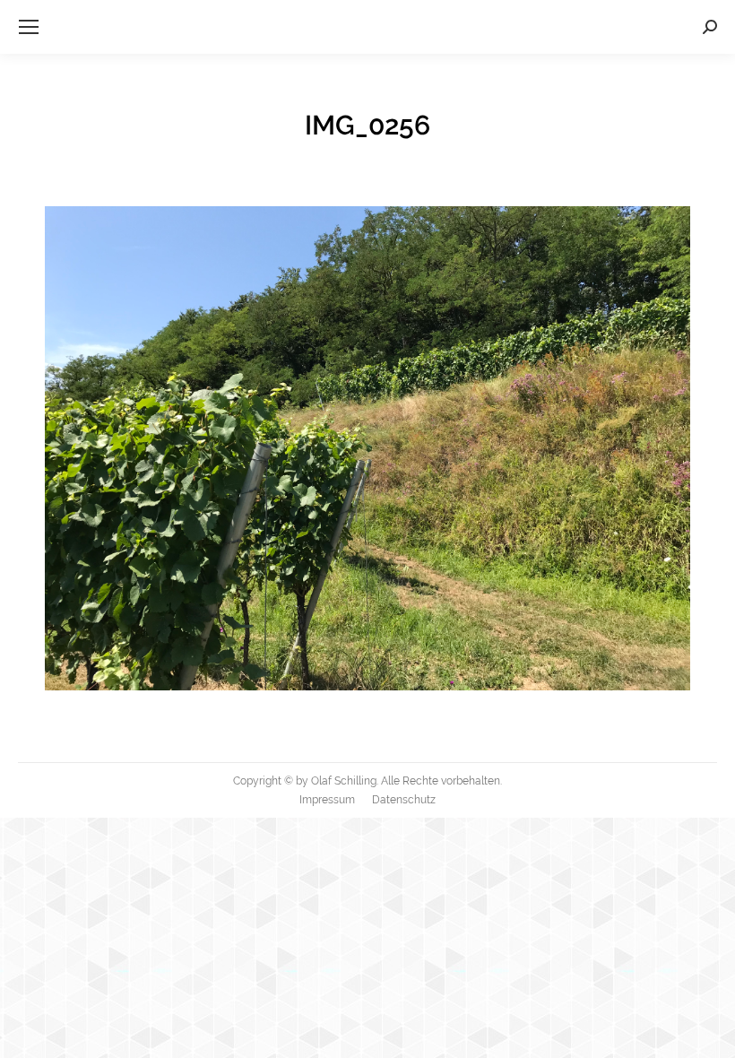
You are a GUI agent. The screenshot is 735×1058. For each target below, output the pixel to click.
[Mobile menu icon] (28, 27)
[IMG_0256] (367, 448)
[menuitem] (327, 800)
